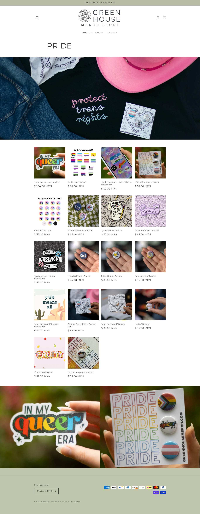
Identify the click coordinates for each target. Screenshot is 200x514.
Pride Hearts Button (111, 276)
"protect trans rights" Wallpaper (44, 277)
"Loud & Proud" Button (79, 276)
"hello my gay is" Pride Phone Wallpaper (116, 183)
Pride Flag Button (77, 182)
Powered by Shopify (71, 501)
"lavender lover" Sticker (147, 230)
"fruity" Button (142, 324)
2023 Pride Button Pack (147, 182)
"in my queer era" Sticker (47, 182)
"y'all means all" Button (113, 324)
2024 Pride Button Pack (80, 230)
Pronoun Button (42, 230)
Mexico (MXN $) (45, 491)
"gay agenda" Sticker (112, 230)
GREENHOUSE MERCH (51, 501)
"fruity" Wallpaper (43, 372)
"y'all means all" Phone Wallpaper (46, 325)
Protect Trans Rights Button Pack (82, 325)
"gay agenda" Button (145, 276)
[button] (37, 17)
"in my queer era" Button (80, 372)
